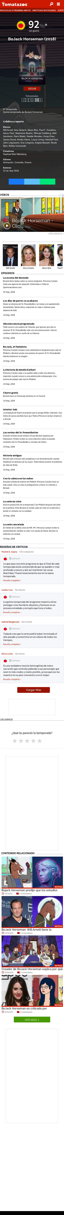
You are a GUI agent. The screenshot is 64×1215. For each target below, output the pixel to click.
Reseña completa (11, 580)
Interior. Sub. (10, 409)
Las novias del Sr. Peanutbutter (20, 432)
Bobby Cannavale (17, 146)
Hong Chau (49, 136)
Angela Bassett (42, 142)
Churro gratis (10, 392)
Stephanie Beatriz (24, 133)
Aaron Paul (8, 133)
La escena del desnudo (16, 277)
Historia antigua (12, 455)
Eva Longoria (27, 142)
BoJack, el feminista (15, 346)
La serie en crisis (12, 501)
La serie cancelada (13, 524)
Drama (28, 162)
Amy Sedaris (20, 130)
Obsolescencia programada (18, 323)
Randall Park (51, 139)
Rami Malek (19, 136)
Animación (8, 162)
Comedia (19, 162)
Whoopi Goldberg (42, 133)
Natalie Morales (34, 136)
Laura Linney (37, 139)
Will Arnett (8, 130)
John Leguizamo (11, 142)
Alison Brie (32, 130)
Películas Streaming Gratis (16, 10)
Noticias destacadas (45, 10)
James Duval (9, 139)
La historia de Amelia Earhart (19, 369)
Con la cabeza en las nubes (18, 478)
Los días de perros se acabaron (20, 300)
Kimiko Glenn (23, 139)
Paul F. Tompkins (47, 130)
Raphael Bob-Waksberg (14, 154)
